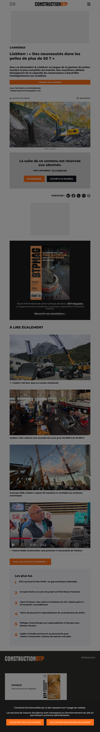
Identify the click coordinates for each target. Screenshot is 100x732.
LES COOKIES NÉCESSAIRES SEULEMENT (70, 722)
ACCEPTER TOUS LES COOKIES (25, 722)
